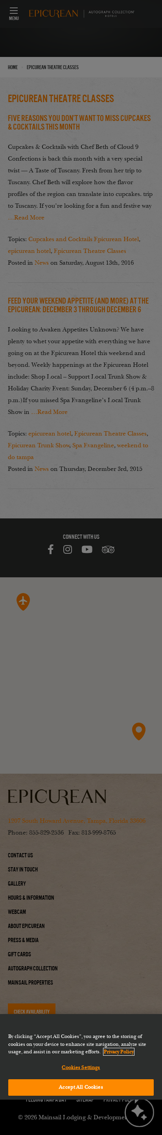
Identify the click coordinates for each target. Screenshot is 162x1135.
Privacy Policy (119, 1052)
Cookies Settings (81, 1067)
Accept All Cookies (81, 1087)
